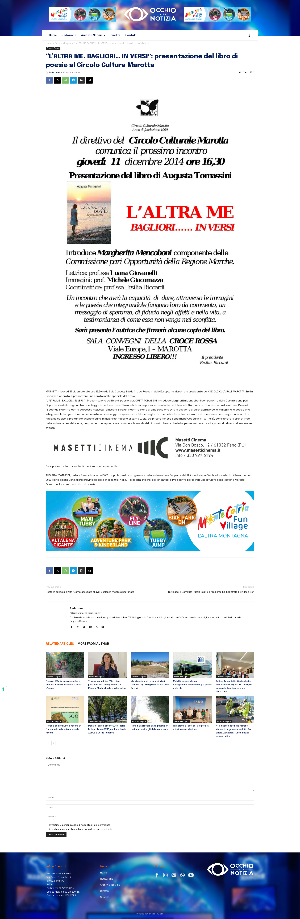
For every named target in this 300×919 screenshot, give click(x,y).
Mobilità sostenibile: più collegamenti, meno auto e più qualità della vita (192, 684)
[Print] (81, 80)
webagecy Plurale (150, 913)
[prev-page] (48, 743)
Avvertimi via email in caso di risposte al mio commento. (80, 825)
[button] (248, 35)
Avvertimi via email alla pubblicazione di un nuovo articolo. (81, 829)
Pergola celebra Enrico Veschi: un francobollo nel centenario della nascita (63, 729)
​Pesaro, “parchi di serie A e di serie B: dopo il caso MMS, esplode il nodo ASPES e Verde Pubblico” (107, 729)
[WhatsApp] (65, 80)
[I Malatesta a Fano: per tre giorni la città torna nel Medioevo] (192, 709)
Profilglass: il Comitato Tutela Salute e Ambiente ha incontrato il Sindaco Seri (210, 591)
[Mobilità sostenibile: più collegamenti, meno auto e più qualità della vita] (192, 665)
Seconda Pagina (63, 43)
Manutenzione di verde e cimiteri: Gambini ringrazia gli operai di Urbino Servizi (150, 684)
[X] (57, 80)
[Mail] (85, 627)
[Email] (89, 80)
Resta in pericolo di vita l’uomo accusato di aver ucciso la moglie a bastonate (90, 591)
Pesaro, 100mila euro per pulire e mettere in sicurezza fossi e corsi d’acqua (63, 684)
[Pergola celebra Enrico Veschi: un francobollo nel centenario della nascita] (65, 709)
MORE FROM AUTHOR (93, 643)
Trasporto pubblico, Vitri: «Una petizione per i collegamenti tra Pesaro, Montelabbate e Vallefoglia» (107, 684)
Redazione (54, 72)
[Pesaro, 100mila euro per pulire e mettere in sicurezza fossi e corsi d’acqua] (65, 665)
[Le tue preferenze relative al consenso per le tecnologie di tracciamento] (3, 689)
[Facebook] (49, 80)
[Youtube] (104, 627)
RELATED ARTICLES (60, 643)
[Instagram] (79, 627)
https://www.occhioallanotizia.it (85, 613)
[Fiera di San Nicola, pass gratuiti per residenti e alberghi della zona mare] (150, 709)
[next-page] (53, 743)
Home (49, 43)
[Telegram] (73, 80)
